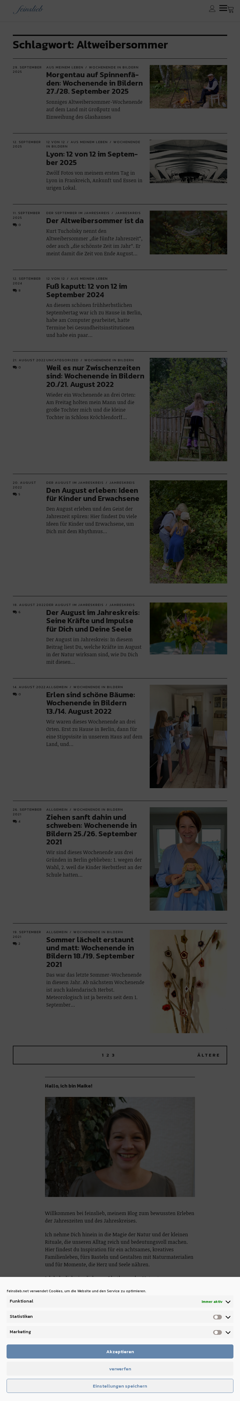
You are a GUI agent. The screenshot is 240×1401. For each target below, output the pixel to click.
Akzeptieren (120, 1351)
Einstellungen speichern (120, 1385)
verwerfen (120, 1368)
